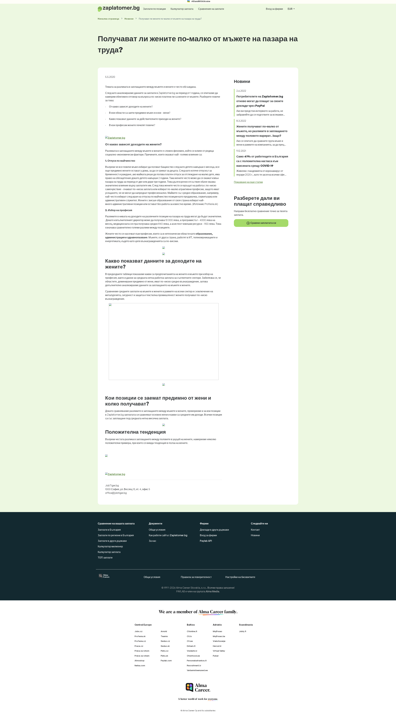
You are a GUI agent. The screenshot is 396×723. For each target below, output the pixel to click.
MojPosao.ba (219, 636)
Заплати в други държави (112, 540)
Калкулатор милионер (110, 546)
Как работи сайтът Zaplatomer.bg (168, 535)
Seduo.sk (165, 646)
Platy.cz (164, 651)
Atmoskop (139, 660)
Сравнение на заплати (211, 8)
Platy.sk (164, 655)
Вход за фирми (274, 8)
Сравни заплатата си (263, 222)
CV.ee (190, 641)
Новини (129, 18)
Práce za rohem (142, 655)
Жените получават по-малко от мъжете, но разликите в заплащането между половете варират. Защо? (261, 131)
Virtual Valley (219, 651)
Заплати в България (109, 529)
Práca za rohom (142, 651)
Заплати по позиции (154, 8)
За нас (152, 540)
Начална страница (108, 18)
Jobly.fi (242, 631)
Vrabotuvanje (219, 641)
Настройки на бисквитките (240, 577)
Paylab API (206, 540)
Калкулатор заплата (182, 8)
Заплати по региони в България (116, 535)
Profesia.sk (140, 636)
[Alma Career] (198, 687)
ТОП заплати (105, 557)
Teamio (164, 636)
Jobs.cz (138, 631)
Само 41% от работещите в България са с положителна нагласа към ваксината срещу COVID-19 (262, 161)
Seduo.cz (165, 641)
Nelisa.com (140, 665)
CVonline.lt (192, 631)
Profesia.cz (140, 641)
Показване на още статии (248, 182)
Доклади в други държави (214, 529)
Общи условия (157, 529)
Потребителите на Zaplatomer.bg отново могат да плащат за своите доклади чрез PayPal (259, 101)
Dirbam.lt (191, 646)
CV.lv (189, 636)
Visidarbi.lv (192, 651)
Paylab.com (166, 660)
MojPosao (217, 631)
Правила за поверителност (196, 577)
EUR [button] (290, 8)
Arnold (164, 631)
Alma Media (212, 591)
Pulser (216, 655)
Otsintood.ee (193, 655)
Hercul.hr (217, 646)
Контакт (255, 529)
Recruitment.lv (194, 665)
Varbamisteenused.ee (197, 670)
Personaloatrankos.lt (197, 660)
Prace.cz (139, 646)
